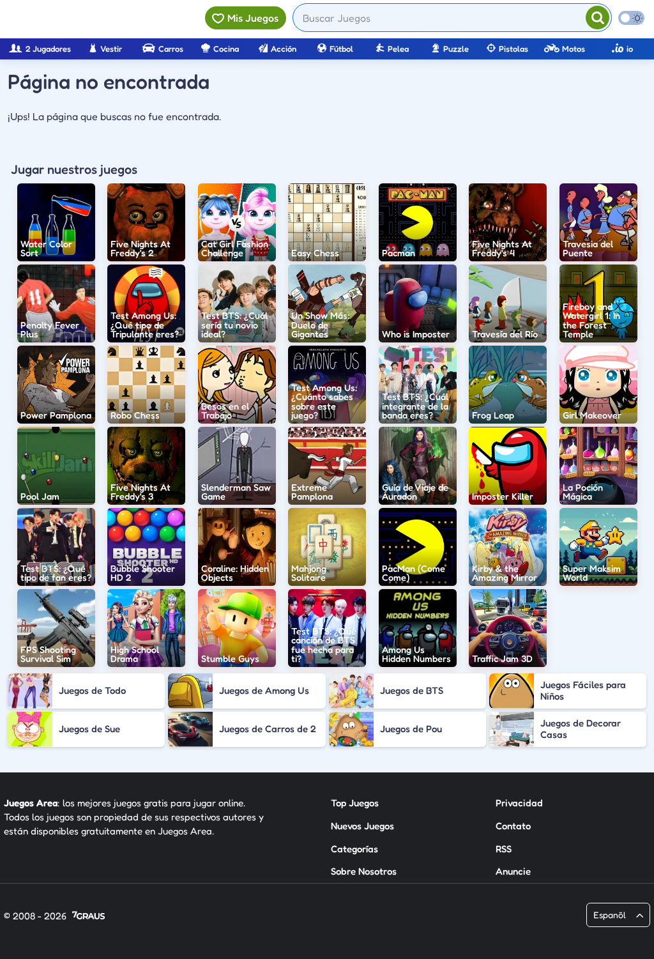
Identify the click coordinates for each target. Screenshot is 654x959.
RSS (504, 849)
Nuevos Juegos (362, 826)
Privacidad (519, 803)
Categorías (354, 849)
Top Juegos (355, 803)
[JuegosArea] (78, 19)
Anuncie (513, 871)
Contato (513, 826)
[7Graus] (88, 916)
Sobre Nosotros (364, 871)
